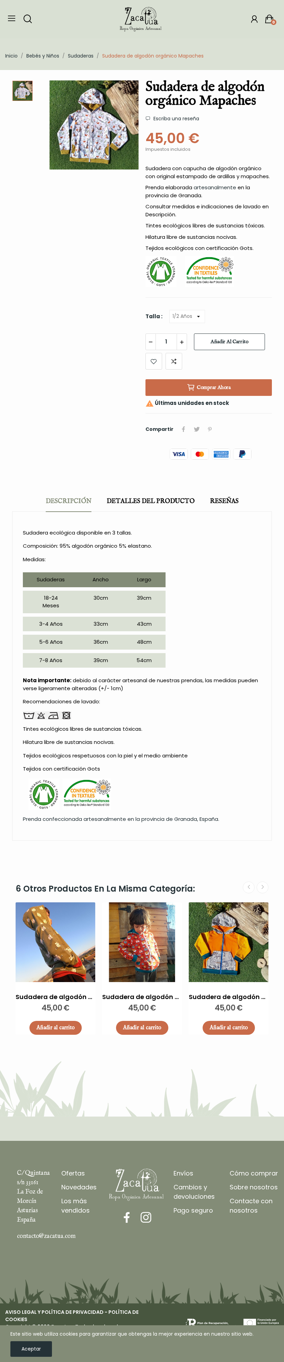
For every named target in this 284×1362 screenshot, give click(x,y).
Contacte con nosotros (251, 1206)
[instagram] (146, 1217)
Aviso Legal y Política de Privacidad (54, 1312)
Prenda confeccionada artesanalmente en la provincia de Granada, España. (121, 819)
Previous (249, 887)
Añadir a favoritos (153, 361)
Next (262, 887)
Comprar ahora (214, 387)
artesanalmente (215, 187)
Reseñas (224, 501)
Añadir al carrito (229, 341)
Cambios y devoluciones (194, 1192)
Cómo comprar (254, 1173)
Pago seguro (193, 1210)
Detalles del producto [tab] (151, 501)
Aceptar (31, 1348)
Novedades (79, 1187)
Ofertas (73, 1173)
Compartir (183, 429)
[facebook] (127, 1217)
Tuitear (196, 429)
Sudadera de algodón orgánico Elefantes (142, 996)
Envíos (183, 1173)
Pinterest (209, 429)
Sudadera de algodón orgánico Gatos (55, 996)
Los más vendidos (75, 1206)
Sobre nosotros (254, 1187)
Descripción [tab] (68, 501)
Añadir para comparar (174, 361)
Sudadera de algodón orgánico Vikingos (228, 996)
